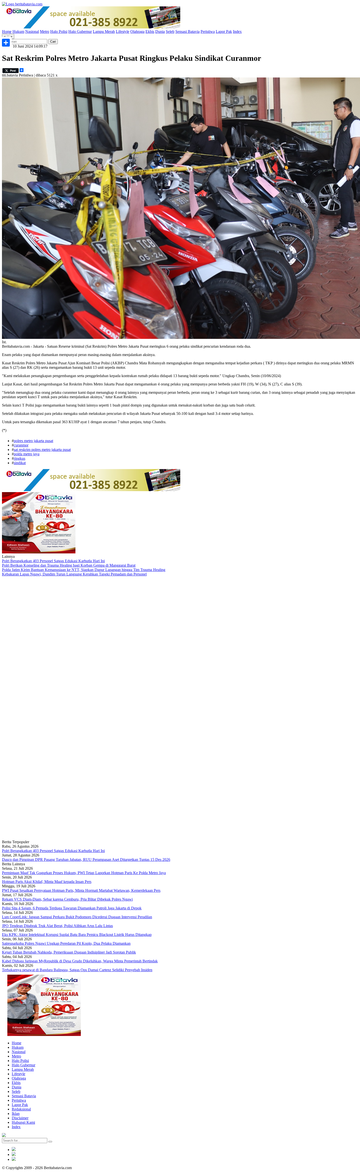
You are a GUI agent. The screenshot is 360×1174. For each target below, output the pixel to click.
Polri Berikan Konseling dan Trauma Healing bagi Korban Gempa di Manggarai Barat (68, 565)
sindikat (20, 463)
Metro (44, 31)
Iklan (16, 1113)
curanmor (21, 445)
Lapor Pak (224, 31)
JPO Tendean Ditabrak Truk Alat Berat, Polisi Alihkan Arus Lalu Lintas (57, 926)
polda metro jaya (26, 454)
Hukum (18, 31)
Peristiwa (208, 31)
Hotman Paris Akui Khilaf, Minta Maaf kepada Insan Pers (46, 882)
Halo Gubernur (80, 31)
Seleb (170, 31)
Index (237, 31)
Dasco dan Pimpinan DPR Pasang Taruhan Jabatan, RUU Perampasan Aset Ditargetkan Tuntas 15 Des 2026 (86, 859)
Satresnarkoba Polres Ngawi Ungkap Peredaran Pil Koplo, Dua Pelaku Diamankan (66, 943)
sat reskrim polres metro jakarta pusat (42, 449)
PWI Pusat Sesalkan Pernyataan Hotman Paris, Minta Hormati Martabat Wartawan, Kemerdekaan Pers (81, 890)
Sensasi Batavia (187, 31)
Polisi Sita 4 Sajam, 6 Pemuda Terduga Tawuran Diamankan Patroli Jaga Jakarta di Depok (72, 908)
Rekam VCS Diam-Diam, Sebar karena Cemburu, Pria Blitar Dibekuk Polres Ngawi (67, 899)
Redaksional (21, 1109)
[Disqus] (180, 642)
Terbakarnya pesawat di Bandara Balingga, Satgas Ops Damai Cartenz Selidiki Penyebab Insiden (77, 970)
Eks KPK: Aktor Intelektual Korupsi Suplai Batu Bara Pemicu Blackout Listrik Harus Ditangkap (77, 934)
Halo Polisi (58, 31)
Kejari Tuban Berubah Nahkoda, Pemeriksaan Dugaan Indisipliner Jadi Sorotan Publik (69, 952)
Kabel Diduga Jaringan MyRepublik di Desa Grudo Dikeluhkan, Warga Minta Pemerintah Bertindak (80, 961)
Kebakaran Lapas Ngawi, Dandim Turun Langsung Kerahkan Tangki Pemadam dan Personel (74, 574)
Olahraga (137, 31)
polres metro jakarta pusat (33, 441)
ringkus (19, 458)
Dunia (160, 31)
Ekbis (149, 31)
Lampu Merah (104, 31)
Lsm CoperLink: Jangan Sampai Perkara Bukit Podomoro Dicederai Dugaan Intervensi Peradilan (77, 917)
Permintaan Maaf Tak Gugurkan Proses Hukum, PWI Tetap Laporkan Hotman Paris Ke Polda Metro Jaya (84, 873)
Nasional (32, 31)
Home (7, 31)
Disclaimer (20, 1118)
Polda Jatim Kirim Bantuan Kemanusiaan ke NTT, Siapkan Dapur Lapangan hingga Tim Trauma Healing (83, 570)
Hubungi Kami (23, 1122)
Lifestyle (122, 31)
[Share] (6, 43)
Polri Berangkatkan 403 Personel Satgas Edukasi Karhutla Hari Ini (53, 561)
